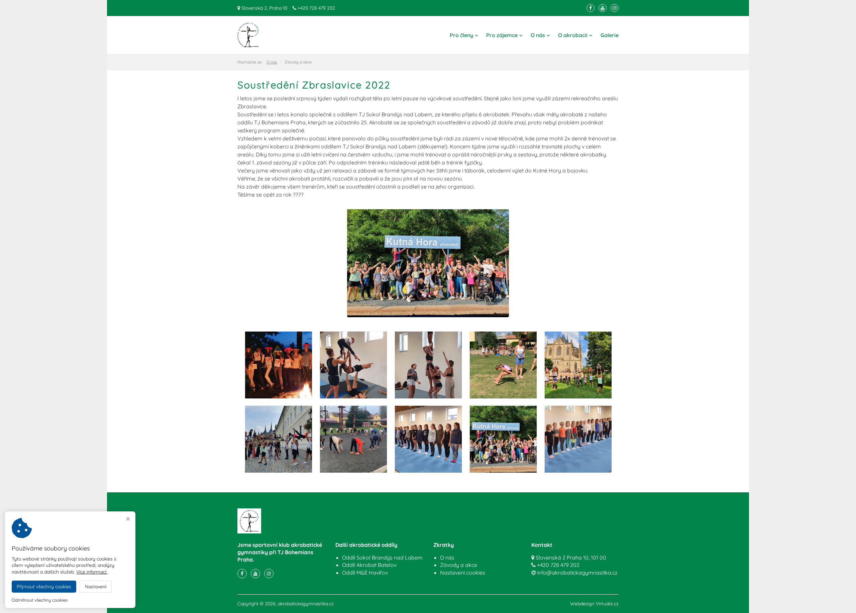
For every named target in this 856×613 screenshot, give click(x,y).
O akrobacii (572, 35)
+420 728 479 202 (316, 8)
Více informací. (91, 572)
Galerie (610, 35)
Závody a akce (458, 565)
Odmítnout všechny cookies (40, 600)
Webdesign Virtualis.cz (594, 604)
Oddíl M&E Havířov (365, 572)
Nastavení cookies (462, 572)
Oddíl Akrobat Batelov (369, 565)
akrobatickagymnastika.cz (306, 604)
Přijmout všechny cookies (44, 587)
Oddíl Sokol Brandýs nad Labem (382, 557)
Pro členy (461, 35)
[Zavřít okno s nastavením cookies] (128, 519)
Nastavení (95, 587)
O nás (538, 35)
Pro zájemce (502, 35)
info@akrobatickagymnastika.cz (577, 572)
